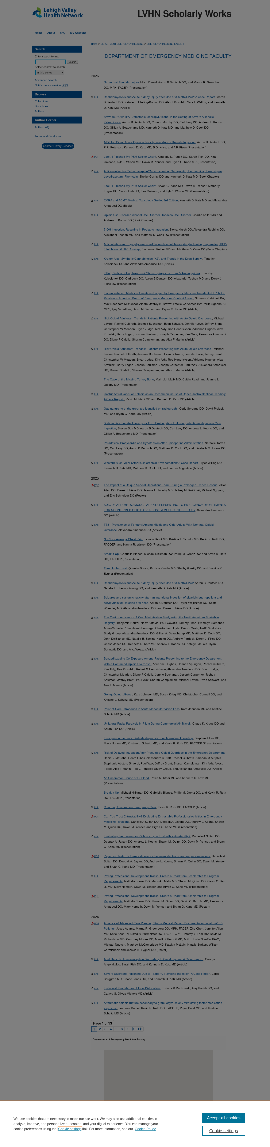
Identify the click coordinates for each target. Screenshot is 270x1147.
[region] (135, 1124)
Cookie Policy (145, 1129)
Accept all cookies (223, 1118)
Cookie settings (69, 1129)
